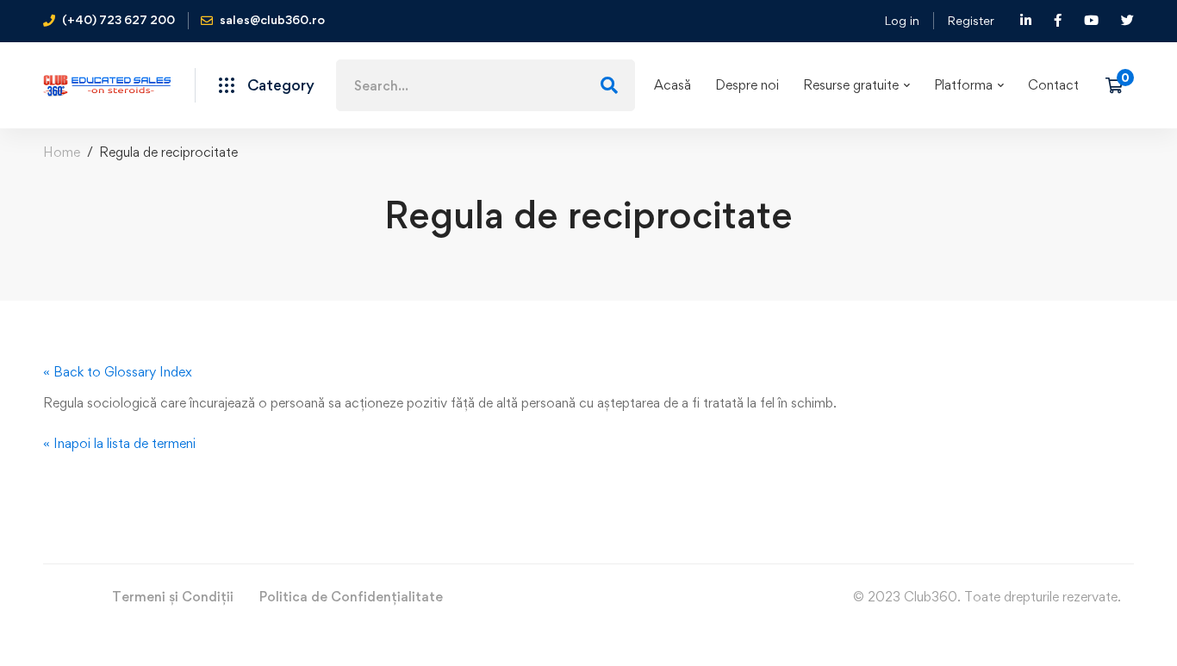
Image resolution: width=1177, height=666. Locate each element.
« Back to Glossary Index (117, 372)
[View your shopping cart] (1120, 85)
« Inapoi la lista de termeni (119, 443)
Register (970, 20)
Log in (901, 20)
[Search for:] (485, 86)
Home (61, 152)
